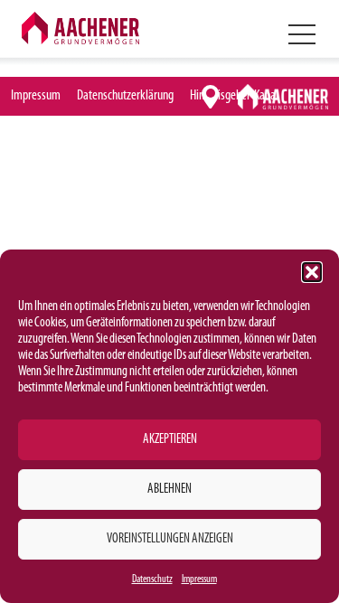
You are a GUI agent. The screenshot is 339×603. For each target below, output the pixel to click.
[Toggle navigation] (301, 32)
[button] (312, 272)
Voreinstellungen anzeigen (170, 539)
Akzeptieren (170, 440)
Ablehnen (169, 489)
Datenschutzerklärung (125, 96)
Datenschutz (152, 579)
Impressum (199, 579)
